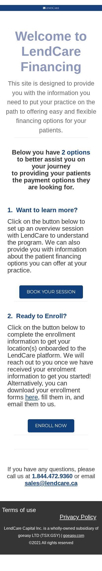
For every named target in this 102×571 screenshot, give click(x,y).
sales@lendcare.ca (51, 483)
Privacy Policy (78, 517)
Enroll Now (51, 425)
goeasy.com (73, 535)
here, (32, 397)
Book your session (51, 292)
